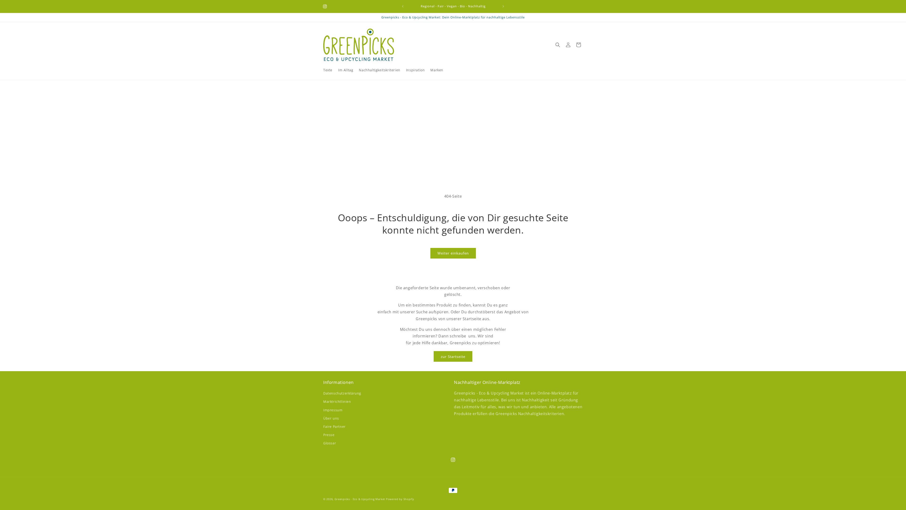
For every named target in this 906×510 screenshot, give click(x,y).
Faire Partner (334, 426)
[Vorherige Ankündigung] (403, 6)
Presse (329, 435)
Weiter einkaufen (453, 253)
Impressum (332, 410)
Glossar (329, 443)
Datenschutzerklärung (342, 393)
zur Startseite (453, 356)
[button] (558, 45)
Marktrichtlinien (337, 401)
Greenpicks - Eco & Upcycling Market (360, 499)
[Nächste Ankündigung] (503, 6)
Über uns (331, 418)
